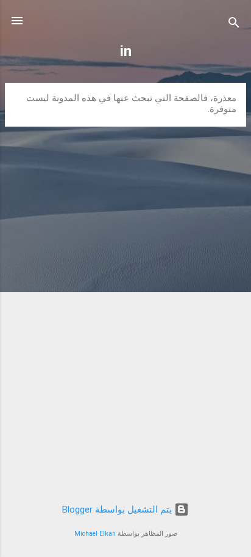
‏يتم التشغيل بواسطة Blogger (118, 509)
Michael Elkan (95, 534)
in (126, 51)
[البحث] (234, 24)
